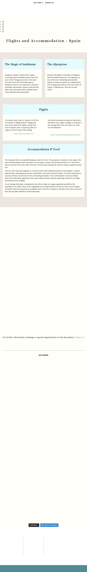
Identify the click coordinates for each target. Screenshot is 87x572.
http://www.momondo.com (24, 134)
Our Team (37, 3)
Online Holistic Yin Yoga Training (32, 548)
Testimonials (7, 549)
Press (4, 552)
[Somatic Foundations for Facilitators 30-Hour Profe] (16, 440)
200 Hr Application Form (32, 553)
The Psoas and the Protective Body (53, 551)
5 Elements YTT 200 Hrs (32, 544)
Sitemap (5, 554)
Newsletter (6, 546)
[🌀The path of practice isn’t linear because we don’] (43, 437)
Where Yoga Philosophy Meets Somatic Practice (53, 545)
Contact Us (49, 3)
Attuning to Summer (53, 555)
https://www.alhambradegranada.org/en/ (66, 135)
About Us (6, 544)
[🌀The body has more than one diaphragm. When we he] (71, 421)
